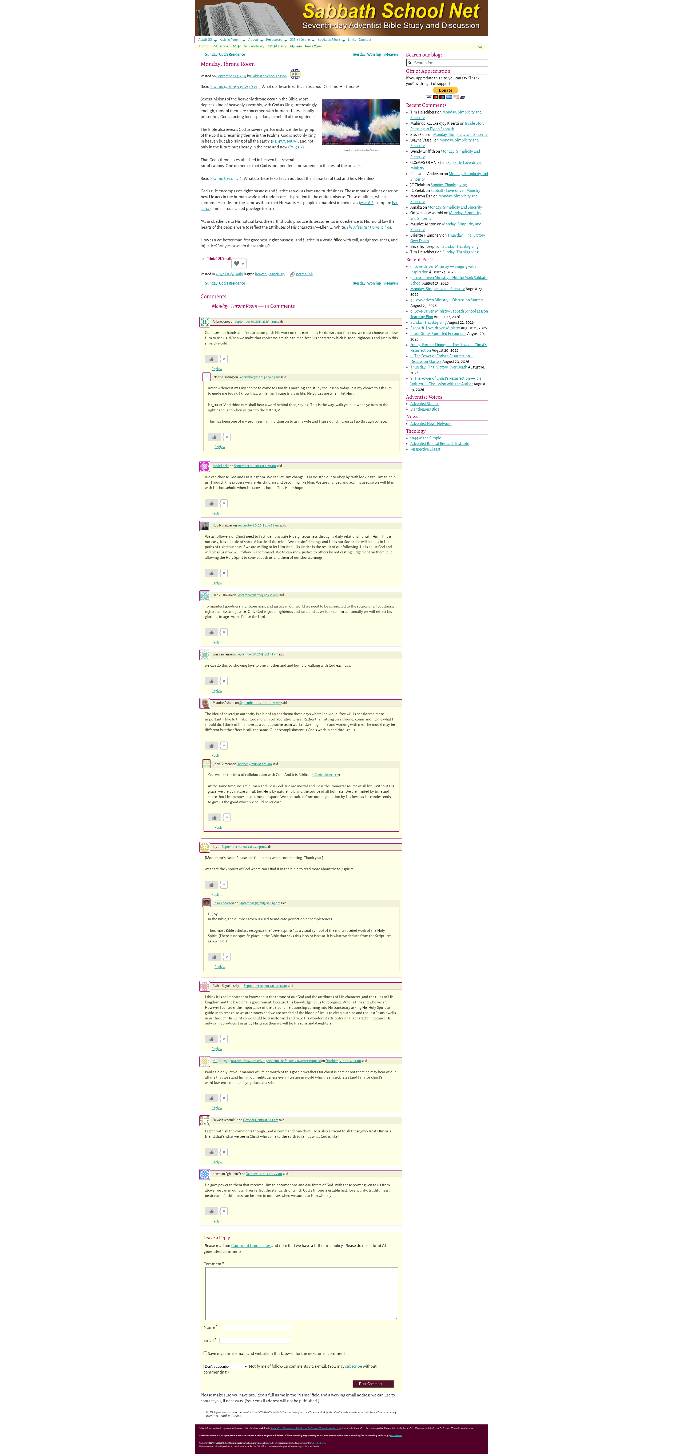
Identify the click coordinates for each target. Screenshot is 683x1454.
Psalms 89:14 (221, 178)
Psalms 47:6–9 (222, 86)
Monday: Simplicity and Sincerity (460, 134)
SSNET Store (300, 40)
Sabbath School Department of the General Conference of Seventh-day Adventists (306, 1428)
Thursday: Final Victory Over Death (438, 367)
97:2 (238, 178)
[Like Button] (237, 264)
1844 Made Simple (425, 438)
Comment (214, 1264)
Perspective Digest (425, 449)
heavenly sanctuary (270, 274)
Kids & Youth (230, 40)
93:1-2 (242, 86)
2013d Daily (277, 46)
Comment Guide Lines (251, 1245)
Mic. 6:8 (367, 202)
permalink (304, 274)
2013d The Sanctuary (248, 46)
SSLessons (220, 46)
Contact (365, 40)
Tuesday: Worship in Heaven (377, 54)
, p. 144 (369, 227)
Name (210, 1327)
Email (210, 1340)
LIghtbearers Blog (424, 409)
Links (353, 40)
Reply (217, 369)
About (253, 40)
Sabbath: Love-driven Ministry (455, 190)
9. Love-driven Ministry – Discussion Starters (446, 300)
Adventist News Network (430, 424)
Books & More (328, 40)
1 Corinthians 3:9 (325, 775)
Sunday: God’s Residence (223, 54)
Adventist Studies (424, 404)
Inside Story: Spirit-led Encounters (438, 333)
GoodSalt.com (319, 1443)
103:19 (254, 86)
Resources (274, 40)
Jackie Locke (221, 466)
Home (203, 46)
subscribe (353, 1366)
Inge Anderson (223, 903)
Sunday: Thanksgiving (449, 185)
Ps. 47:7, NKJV (284, 141)
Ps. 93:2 (296, 147)
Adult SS (205, 40)
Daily (239, 274)
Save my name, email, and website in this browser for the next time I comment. (277, 1353)
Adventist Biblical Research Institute (439, 444)
